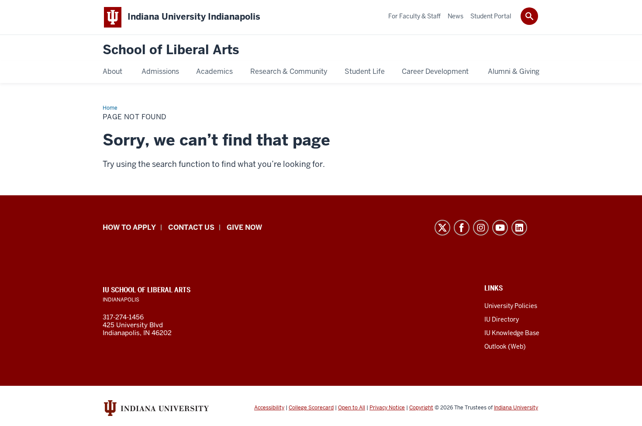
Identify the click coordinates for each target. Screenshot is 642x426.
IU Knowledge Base (511, 333)
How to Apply (129, 227)
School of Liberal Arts (171, 50)
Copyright (421, 407)
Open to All (351, 407)
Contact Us (191, 227)
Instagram (481, 228)
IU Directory (501, 319)
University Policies (510, 306)
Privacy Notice (387, 407)
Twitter (442, 228)
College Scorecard (311, 407)
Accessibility (269, 407)
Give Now (244, 227)
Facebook (461, 228)
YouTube (500, 228)
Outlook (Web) (505, 346)
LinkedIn (519, 228)
